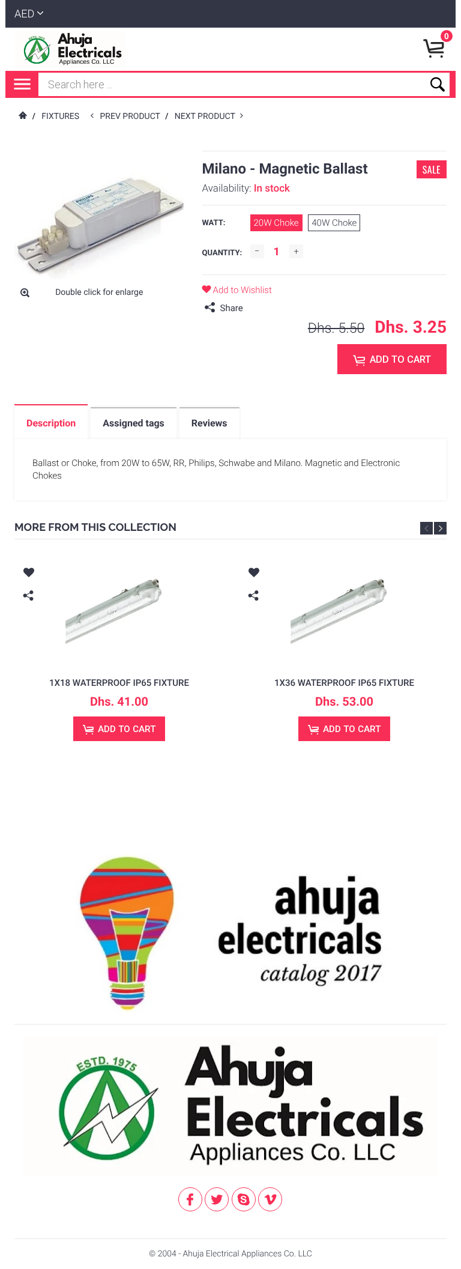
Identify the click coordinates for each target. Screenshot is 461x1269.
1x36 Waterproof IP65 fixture (344, 682)
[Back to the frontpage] (22, 116)
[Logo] (69, 49)
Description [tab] (51, 423)
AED (24, 14)
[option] (119, 658)
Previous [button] (426, 528)
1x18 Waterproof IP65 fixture (119, 682)
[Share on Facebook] (255, 308)
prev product (133, 116)
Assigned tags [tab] (133, 423)
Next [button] (440, 528)
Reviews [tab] (209, 423)
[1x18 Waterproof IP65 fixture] (119, 611)
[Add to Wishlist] (28, 574)
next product (207, 116)
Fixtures (60, 116)
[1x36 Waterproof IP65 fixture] (344, 611)
